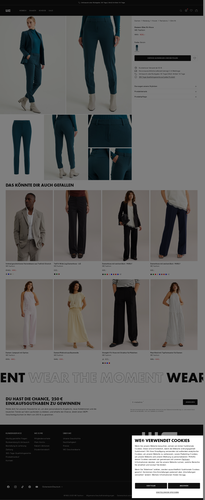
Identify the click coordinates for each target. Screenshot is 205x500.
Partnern (186, 459)
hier (184, 475)
